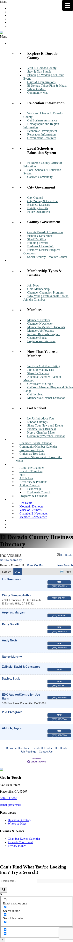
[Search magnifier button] (3, 890)
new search (65, 565)
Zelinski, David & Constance (21, 666)
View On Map (35, 565)
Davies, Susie (11, 678)
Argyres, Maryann (14, 612)
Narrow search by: (11, 559)
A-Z (17, 571)
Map (59, 582)
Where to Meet (17, 823)
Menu (3, 1)
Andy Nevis (10, 640)
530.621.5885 (8, 798)
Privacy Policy (17, 845)
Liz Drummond (12, 579)
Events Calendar (42, 748)
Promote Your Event (20, 842)
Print (68, 571)
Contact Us (46, 751)
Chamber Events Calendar (24, 838)
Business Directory (17, 748)
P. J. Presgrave (12, 712)
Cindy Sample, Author (17, 595)
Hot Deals (66, 554)
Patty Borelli (10, 624)
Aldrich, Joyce (11, 728)
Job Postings (28, 751)
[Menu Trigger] (67, 5)
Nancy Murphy (12, 656)
